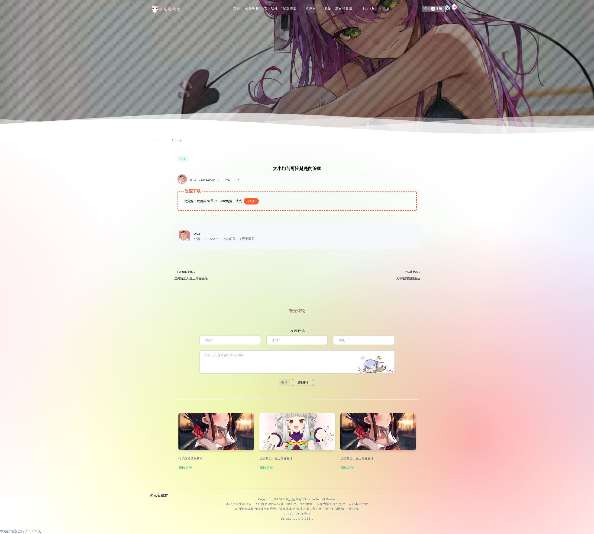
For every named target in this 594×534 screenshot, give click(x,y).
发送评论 (302, 382)
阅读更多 (185, 467)
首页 (236, 8)
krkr (183, 158)
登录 (427, 9)
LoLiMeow (328, 499)
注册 (439, 9)
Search (368, 8)
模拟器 (311, 8)
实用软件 (271, 8)
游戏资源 (290, 8)
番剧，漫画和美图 (338, 8)
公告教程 (252, 8)
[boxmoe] (166, 9)
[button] (284, 382)
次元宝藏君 (294, 499)
